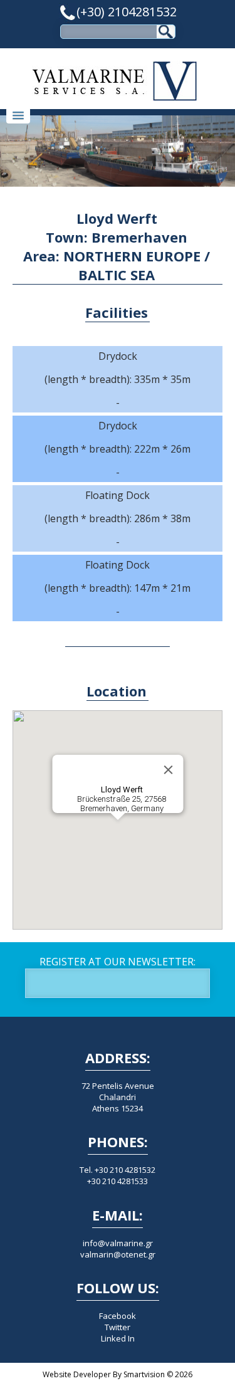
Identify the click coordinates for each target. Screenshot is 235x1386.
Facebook (117, 1315)
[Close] (168, 770)
